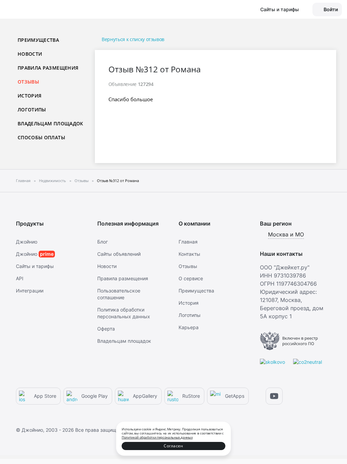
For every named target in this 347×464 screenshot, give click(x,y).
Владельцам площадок (50, 123)
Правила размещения (48, 68)
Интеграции (29, 290)
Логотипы (32, 109)
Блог (102, 242)
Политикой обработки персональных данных (157, 437)
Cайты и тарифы (35, 266)
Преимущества (38, 40)
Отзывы (188, 266)
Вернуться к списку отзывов (133, 39)
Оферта (106, 329)
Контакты (189, 254)
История (29, 95)
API (19, 278)
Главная (188, 242)
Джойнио (26, 242)
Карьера (189, 327)
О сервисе (191, 278)
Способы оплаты (41, 137)
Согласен (173, 446)
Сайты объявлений (119, 254)
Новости (30, 54)
